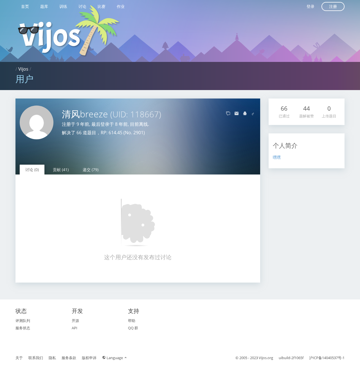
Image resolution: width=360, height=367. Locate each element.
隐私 (52, 357)
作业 (121, 6)
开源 (75, 320)
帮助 (131, 320)
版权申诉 (89, 357)
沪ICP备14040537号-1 (327, 357)
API (74, 327)
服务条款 (69, 357)
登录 (310, 6)
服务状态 (22, 327)
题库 (44, 6)
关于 (19, 357)
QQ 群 (133, 327)
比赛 (101, 6)
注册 (333, 6)
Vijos (23, 69)
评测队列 (22, 320)
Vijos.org (266, 357)
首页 (25, 6)
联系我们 (35, 357)
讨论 (82, 6)
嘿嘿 (277, 157)
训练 (63, 6)
